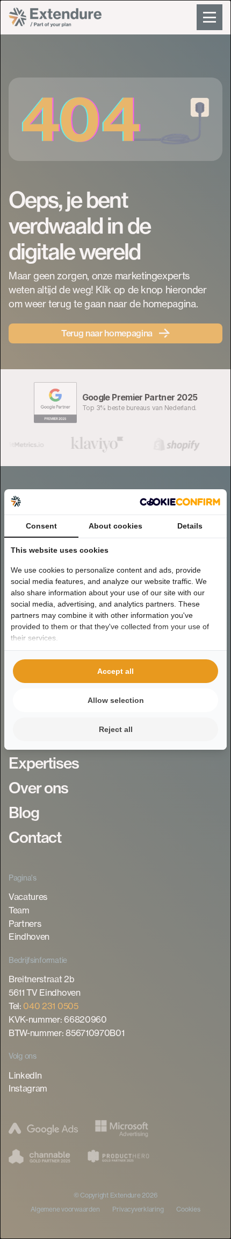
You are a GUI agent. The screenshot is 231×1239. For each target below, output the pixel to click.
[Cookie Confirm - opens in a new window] (180, 502)
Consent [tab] (41, 526)
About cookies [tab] (115, 526)
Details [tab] (190, 526)
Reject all (116, 729)
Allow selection (116, 700)
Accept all (115, 671)
